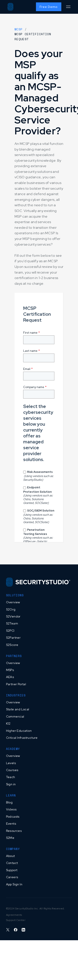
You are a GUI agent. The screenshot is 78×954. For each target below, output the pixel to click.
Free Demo (49, 7)
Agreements (14, 915)
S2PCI (10, 631)
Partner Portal (16, 684)
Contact (12, 863)
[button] (68, 7)
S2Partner (13, 638)
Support (12, 870)
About (10, 856)
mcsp (19, 29)
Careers (12, 877)
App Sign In (14, 884)
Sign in (11, 784)
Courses (12, 770)
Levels (11, 763)
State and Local (17, 709)
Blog (9, 802)
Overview (13, 602)
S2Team (12, 623)
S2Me (10, 838)
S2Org (11, 609)
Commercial (15, 716)
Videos (11, 809)
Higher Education (19, 731)
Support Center (16, 920)
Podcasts (13, 817)
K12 (8, 723)
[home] (10, 7)
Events (11, 824)
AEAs (10, 677)
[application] (77, 953)
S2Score (12, 645)
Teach (10, 777)
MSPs (10, 670)
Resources (14, 831)
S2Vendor (13, 616)
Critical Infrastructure (22, 738)
